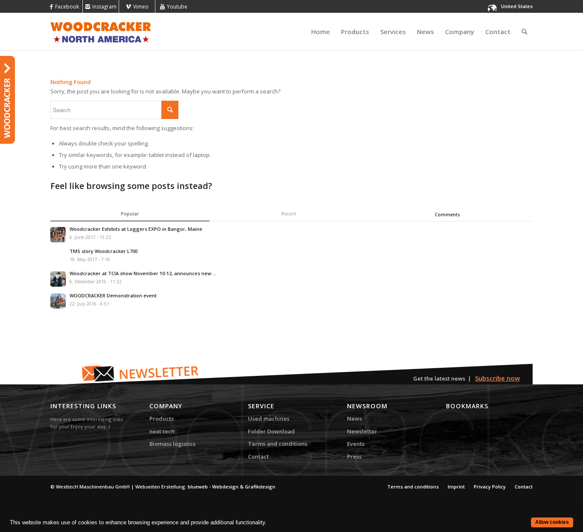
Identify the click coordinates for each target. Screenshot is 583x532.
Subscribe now (497, 378)
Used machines (268, 418)
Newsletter (362, 431)
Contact (258, 456)
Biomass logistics (172, 444)
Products (161, 418)
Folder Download (271, 431)
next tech (162, 431)
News (354, 418)
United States (517, 6)
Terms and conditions (277, 444)
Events (355, 444)
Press (354, 456)
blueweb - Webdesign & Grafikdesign (231, 486)
